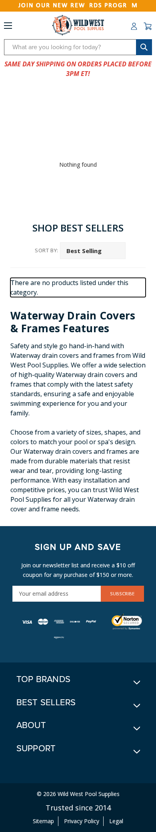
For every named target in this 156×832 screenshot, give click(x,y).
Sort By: (46, 250)
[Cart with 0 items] (147, 26)
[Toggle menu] (8, 27)
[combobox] (78, 47)
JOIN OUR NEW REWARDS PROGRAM (78, 5)
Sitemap (43, 821)
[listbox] (93, 250)
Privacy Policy (81, 821)
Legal (116, 821)
